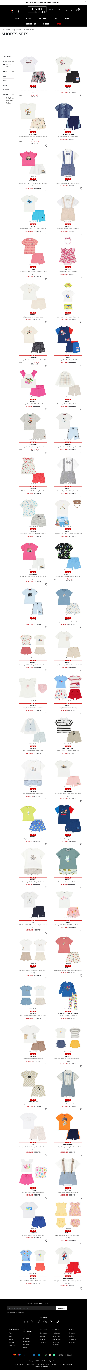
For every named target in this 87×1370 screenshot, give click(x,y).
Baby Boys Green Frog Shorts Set (68, 882)
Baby (13, 30)
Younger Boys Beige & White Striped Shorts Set (68, 665)
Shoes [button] (46, 24)
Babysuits (26, 1338)
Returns (42, 1339)
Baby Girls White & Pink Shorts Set (33, 707)
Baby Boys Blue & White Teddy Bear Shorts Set (68, 622)
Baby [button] (28, 19)
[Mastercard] (14, 1355)
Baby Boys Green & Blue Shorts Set (33, 839)
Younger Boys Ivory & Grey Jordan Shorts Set (33, 360)
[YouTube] (51, 1322)
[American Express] (34, 1355)
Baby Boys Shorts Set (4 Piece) (68, 707)
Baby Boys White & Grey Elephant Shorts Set (33, 533)
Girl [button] (56, 19)
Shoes (25, 1347)
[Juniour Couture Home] (37, 9)
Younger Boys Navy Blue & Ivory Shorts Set (68, 183)
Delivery (42, 1336)
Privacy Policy (57, 1339)
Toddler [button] (42, 19)
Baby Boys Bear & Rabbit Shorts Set (33, 1058)
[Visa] (24, 1355)
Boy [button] (67, 19)
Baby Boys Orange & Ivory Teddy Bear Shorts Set (68, 970)
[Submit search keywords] (59, 10)
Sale (8, 30)
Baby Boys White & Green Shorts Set (68, 317)
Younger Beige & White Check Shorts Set (33, 1104)
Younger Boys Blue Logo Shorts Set (68, 136)
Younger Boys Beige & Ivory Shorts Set (68, 228)
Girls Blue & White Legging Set (68, 1015)
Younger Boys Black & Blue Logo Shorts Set (68, 576)
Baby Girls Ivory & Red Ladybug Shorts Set (33, 491)
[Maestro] (19, 1355)
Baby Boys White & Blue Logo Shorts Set (33, 1235)
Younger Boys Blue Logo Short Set (68, 360)
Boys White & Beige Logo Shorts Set (68, 750)
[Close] (85, 1)
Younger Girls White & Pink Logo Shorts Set (68, 925)
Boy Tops (26, 1344)
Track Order (73, 1339)
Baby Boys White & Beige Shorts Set (68, 404)
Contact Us (43, 1333)
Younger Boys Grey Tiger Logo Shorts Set (33, 447)
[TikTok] (57, 1322)
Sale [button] (59, 24)
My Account (72, 1333)
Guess (11, 1339)
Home (3, 30)
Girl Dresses (26, 1341)
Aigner (11, 1333)
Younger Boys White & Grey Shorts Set (68, 491)
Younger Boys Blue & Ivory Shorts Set (68, 1104)
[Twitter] (32, 1322)
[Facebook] (26, 1322)
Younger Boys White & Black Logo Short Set (68, 90)
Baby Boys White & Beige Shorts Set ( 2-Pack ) (33, 665)
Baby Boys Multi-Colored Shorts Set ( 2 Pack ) (33, 1280)
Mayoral (11, 1342)
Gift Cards (43, 1342)
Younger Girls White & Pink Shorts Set (33, 404)
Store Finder (56, 1336)
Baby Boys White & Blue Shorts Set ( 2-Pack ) (33, 1015)
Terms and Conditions (56, 1343)
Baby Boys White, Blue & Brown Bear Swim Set (68, 533)
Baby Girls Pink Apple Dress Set (68, 271)
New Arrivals (26, 1335)
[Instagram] (38, 1322)
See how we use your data (15, 1312)
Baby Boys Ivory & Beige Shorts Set (33, 317)
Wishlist (71, 1336)
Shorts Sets (30, 30)
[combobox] (54, 10)
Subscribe (61, 1308)
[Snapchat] (45, 1322)
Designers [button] (31, 24)
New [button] (17, 19)
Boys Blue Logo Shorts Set (68, 839)
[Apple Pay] (29, 1355)
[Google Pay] (46, 1355)
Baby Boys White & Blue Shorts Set (33, 750)
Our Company (57, 1333)
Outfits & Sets (21, 30)
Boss (10, 1336)
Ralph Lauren (13, 1345)
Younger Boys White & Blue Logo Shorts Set (33, 228)
